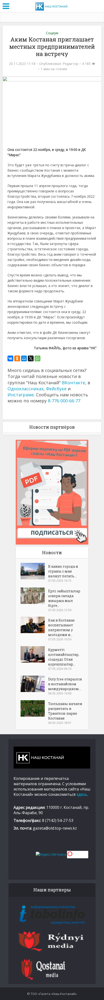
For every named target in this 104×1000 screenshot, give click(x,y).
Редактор (70, 64)
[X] (31, 358)
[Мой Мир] (24, 358)
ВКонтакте (73, 382)
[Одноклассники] (17, 358)
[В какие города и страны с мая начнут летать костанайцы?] (34, 571)
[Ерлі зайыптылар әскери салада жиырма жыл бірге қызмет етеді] (34, 595)
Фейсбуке (56, 389)
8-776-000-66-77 (64, 401)
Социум (52, 33)
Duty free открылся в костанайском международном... (65, 684)
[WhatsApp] (37, 358)
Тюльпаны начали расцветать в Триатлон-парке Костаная (65, 710)
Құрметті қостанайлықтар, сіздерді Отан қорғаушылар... (63, 656)
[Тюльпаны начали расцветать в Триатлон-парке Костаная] (34, 708)
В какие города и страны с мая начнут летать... (63, 571)
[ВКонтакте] (10, 358)
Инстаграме (20, 395)
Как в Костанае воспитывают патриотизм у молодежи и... (61, 627)
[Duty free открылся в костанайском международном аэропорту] (34, 684)
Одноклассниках (25, 389)
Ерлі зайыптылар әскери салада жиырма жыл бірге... (64, 598)
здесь (81, 794)
